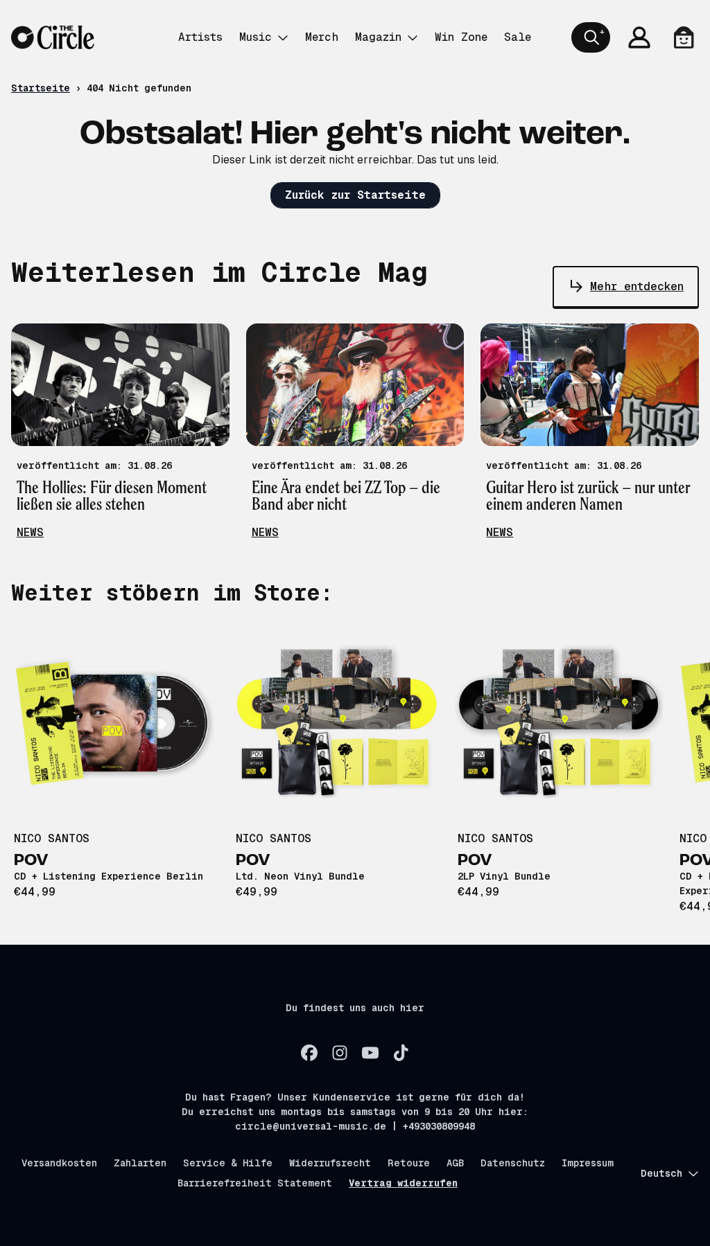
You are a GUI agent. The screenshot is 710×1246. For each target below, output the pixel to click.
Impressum (588, 1162)
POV (31, 861)
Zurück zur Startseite (355, 195)
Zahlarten (140, 1162)
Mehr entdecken (637, 286)
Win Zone (461, 37)
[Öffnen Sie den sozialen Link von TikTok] (401, 1053)
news (30, 532)
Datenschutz (512, 1162)
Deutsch (661, 1173)
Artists (200, 37)
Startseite (40, 88)
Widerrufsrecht (330, 1162)
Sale (517, 37)
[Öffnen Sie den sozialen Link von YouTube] (370, 1053)
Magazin (378, 37)
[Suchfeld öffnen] (590, 37)
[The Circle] (52, 37)
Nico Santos (51, 838)
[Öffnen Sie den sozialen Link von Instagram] (339, 1053)
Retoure (409, 1162)
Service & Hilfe (227, 1162)
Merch (321, 37)
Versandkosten (59, 1162)
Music (255, 37)
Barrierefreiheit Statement (255, 1183)
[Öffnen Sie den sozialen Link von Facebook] (309, 1053)
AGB (455, 1162)
